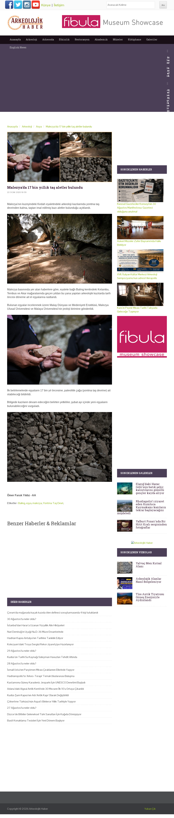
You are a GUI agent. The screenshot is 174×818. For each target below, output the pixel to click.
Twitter (18, 5)
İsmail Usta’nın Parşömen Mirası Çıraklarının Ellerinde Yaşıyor (40, 670)
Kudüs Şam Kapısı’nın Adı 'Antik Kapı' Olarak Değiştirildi (38, 695)
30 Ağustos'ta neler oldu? (21, 619)
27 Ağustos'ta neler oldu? (21, 708)
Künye (45, 5)
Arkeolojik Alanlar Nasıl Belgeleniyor (148, 580)
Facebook (9, 5)
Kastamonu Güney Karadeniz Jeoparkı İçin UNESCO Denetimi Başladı (46, 682)
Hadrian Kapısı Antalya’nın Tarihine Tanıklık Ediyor (35, 638)
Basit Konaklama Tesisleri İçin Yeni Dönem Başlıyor (36, 720)
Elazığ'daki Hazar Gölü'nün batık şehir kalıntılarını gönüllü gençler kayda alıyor (150, 488)
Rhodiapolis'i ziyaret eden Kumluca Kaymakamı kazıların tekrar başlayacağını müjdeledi (141, 507)
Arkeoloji (31, 39)
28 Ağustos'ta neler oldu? (21, 663)
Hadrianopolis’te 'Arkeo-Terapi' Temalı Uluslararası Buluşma (40, 676)
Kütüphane (134, 39)
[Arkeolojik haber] (25, 22)
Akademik (101, 39)
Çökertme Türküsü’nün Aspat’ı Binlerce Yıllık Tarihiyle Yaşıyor (41, 701)
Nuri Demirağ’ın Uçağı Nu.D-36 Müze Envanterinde (35, 632)
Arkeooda (48, 39)
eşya (28, 503)
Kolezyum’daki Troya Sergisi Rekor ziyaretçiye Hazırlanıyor (40, 644)
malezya (37, 503)
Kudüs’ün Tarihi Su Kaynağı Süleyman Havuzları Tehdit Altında (42, 657)
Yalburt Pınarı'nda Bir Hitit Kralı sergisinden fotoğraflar (151, 524)
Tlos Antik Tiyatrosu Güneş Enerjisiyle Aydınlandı (150, 597)
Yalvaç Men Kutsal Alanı (149, 564)
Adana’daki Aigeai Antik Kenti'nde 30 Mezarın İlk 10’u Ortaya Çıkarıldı (45, 689)
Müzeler (118, 39)
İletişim (59, 5)
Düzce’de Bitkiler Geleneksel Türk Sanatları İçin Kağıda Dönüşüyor (44, 714)
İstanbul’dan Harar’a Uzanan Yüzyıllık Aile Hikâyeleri (35, 625)
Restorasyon (82, 39)
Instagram (27, 5)
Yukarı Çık (150, 809)
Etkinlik (64, 39)
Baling (21, 503)
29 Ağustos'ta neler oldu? (21, 651)
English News (18, 47)
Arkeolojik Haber (38, 809)
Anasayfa (15, 39)
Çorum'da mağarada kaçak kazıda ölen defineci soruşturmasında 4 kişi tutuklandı (52, 612)
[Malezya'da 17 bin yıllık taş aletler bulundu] (59, 157)
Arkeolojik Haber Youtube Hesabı (36, 5)
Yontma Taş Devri (53, 503)
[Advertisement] (59, 559)
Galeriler (151, 39)
